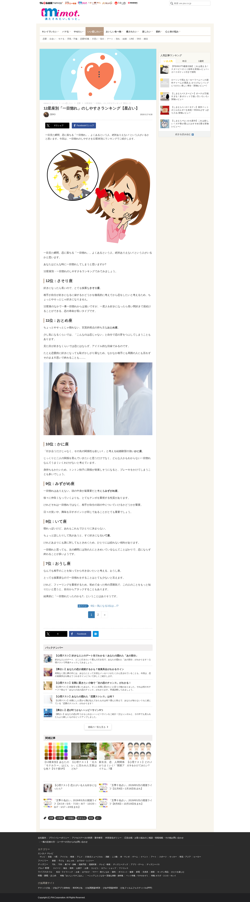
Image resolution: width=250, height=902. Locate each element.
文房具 (145, 872)
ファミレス (123, 868)
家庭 (54, 861)
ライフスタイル (45, 872)
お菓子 (79, 868)
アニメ (79, 857)
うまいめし (94, 3)
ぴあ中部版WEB (110, 888)
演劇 (107, 857)
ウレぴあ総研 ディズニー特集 (70, 3)
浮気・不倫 (72, 39)
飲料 (71, 868)
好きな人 (82, 818)
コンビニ (94, 868)
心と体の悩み (172, 31)
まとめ (53, 875)
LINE (131, 39)
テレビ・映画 (104, 864)
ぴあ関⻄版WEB (92, 888)
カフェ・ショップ (108, 868)
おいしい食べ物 (113, 31)
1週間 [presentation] (201, 61)
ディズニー (43, 864)
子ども (61, 861)
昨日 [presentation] (184, 61)
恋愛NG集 (84, 39)
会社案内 (42, 838)
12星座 (59, 818)
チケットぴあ (44, 888)
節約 (158, 31)
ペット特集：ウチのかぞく (137, 876)
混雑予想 (82, 864)
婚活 (146, 39)
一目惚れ (70, 818)
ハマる (65, 31)
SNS (139, 39)
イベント (144, 857)
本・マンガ (125, 857)
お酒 (86, 868)
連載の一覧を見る (97, 727)
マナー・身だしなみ (100, 872)
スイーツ (57, 868)
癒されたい (131, 31)
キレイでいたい (49, 31)
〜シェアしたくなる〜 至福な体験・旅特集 (105, 876)
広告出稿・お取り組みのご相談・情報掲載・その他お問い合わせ (154, 838)
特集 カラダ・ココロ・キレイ (163, 876)
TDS (60, 864)
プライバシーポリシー (59, 838)
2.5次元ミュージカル (94, 857)
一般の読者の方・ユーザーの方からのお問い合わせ (64, 842)
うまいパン (107, 3)
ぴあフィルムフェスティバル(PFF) (136, 888)
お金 (77, 872)
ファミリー (43, 860)
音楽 (50, 857)
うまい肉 (120, 3)
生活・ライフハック (64, 872)
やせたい (78, 31)
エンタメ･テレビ (45, 853)
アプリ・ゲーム (137, 864)
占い (98, 818)
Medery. (132, 3)
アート (153, 857)
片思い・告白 (98, 39)
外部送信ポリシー (113, 838)
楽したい (146, 31)
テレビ (42, 857)
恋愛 (45, 39)
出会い (52, 39)
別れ (118, 39)
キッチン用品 (163, 872)
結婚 (125, 39)
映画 (72, 857)
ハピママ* (57, 3)
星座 (91, 818)
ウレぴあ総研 (46, 3)
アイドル (64, 857)
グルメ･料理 (43, 868)
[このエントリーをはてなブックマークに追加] (96, 634)
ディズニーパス (153, 864)
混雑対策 (92, 864)
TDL (54, 864)
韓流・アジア (185, 857)
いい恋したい (94, 31)
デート (110, 39)
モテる (61, 39)
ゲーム (135, 857)
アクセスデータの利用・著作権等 (87, 838)
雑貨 (153, 872)
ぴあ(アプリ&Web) (61, 888)
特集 (40, 875)
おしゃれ (70, 861)
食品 (65, 868)
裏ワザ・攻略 (70, 864)
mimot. (82, 3)
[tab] (168, 60)
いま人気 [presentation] (168, 61)
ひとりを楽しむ (177, 872)
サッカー (173, 857)
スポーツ (163, 857)
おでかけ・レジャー (85, 861)
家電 (138, 872)
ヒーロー (197, 857)
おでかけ (86, 872)
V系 (55, 857)
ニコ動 (115, 857)
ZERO (52, 114)
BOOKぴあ (78, 888)
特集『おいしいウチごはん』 (72, 876)
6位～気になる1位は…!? (98, 605)
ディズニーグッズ (120, 864)
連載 (46, 875)
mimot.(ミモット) (60, 14)
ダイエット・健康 (125, 872)
